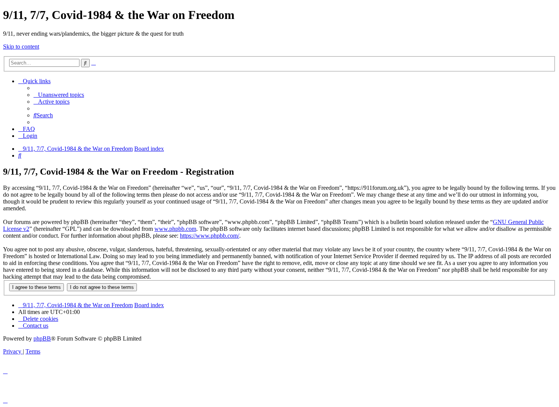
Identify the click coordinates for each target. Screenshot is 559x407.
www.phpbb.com (175, 229)
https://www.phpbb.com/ (209, 235)
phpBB (42, 338)
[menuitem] (58, 94)
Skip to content (21, 46)
